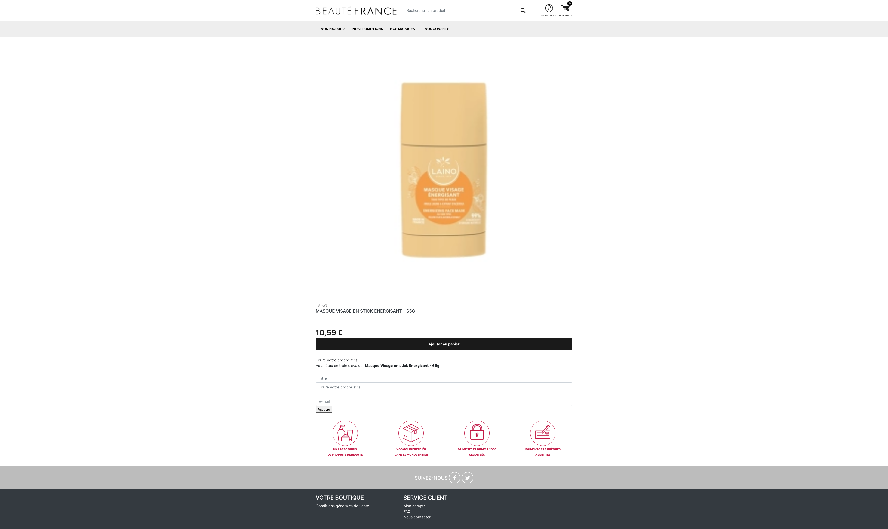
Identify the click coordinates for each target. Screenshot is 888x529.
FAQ (407, 511)
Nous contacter (417, 517)
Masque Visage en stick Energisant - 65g (365, 311)
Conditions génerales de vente (342, 506)
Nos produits (333, 29)
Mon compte (415, 506)
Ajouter (324, 409)
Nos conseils (437, 29)
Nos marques (402, 29)
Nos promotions (367, 29)
